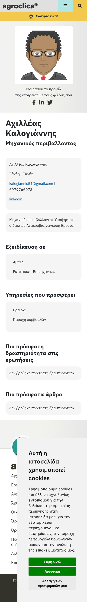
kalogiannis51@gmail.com (31, 183)
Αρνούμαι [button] (52, 571)
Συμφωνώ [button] (52, 562)
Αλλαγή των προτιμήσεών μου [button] (52, 583)
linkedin (15, 199)
